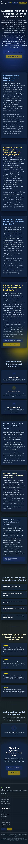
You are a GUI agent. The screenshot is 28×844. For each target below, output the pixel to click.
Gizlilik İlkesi (3, 812)
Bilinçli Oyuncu (4, 816)
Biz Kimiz (3, 811)
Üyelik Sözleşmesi (5, 814)
